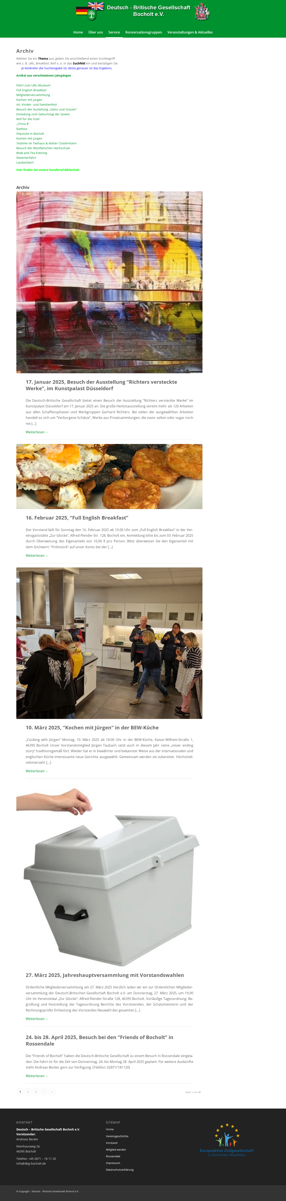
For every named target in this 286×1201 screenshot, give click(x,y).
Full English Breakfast (31, 90)
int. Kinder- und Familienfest (36, 104)
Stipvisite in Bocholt (30, 134)
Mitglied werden (116, 1149)
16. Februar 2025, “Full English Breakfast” (77, 517)
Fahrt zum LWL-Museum (33, 85)
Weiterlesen (35, 432)
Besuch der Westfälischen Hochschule (43, 148)
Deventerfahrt (26, 158)
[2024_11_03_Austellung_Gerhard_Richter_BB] (109, 282)
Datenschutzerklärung (120, 1169)
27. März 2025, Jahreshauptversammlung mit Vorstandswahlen (105, 974)
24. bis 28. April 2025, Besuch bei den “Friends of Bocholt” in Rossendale (99, 1040)
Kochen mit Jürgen (29, 100)
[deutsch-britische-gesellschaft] (143, 13)
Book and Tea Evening (31, 153)
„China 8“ (22, 124)
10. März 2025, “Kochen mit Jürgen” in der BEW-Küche (92, 727)
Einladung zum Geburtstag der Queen (43, 114)
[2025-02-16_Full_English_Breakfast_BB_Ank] (109, 476)
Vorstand (111, 1143)
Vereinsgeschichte (117, 1136)
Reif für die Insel (28, 119)
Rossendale (113, 1156)
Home (110, 1129)
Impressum (113, 1163)
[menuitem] (78, 32)
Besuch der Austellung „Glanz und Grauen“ (46, 109)
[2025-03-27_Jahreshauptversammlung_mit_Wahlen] (109, 874)
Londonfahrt (25, 162)
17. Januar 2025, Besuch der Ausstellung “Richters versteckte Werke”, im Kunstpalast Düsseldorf (101, 385)
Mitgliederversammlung (33, 95)
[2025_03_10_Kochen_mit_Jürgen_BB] (109, 643)
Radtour (22, 129)
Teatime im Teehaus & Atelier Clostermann (46, 143)
